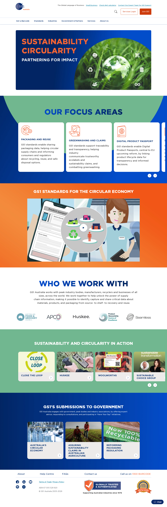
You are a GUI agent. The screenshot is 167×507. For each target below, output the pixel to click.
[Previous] (149, 175)
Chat (159, 502)
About (21, 474)
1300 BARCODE (141, 474)
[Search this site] (116, 12)
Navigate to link (36, 423)
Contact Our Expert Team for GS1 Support (134, 5)
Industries (52, 21)
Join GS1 (145, 12)
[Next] (155, 175)
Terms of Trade (45, 482)
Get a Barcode (22, 21)
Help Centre (47, 474)
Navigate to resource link (32, 353)
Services (91, 21)
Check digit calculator (107, 5)
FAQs (65, 474)
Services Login (129, 12)
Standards (38, 21)
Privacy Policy (58, 482)
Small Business (91, 5)
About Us (104, 21)
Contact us (90, 474)
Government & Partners (72, 21)
